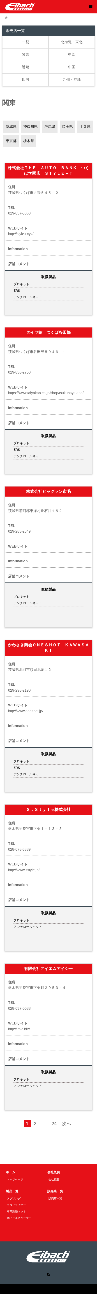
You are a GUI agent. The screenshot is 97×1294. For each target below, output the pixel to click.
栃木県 (28, 141)
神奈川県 (30, 126)
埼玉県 (67, 126)
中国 (71, 67)
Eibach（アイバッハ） (38, 1289)
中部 (71, 54)
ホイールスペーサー (19, 1218)
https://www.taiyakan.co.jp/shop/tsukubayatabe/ (45, 393)
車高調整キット (16, 1211)
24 (54, 1123)
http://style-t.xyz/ (20, 234)
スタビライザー (16, 1205)
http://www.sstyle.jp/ (23, 870)
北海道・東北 (72, 42)
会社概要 (53, 1179)
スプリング (14, 1198)
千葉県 (85, 126)
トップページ (15, 1179)
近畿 (25, 67)
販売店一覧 (55, 1198)
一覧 (25, 42)
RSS (48, 1274)
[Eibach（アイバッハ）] (20, 6)
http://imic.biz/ (19, 1029)
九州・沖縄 (72, 79)
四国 (25, 79)
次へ (66, 1123)
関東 (25, 54)
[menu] (90, 6)
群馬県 (49, 126)
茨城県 (11, 126)
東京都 (11, 141)
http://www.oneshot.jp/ (25, 711)
